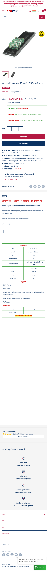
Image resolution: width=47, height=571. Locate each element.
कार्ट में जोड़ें (23, 137)
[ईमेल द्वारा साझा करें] (43, 186)
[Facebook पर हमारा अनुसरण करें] (3, 554)
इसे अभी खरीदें (23, 144)
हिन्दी (4, 544)
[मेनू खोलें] (3, 11)
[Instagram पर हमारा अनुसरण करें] (12, 554)
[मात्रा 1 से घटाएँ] (9, 129)
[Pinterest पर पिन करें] (35, 186)
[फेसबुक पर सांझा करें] (30, 186)
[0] (43, 11)
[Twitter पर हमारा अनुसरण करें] (7, 554)
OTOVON (5, 92)
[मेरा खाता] (30, 11)
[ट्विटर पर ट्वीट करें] (39, 186)
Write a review (23, 436)
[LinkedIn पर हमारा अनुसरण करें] (20, 554)
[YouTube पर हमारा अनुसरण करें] (16, 554)
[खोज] (42, 17)
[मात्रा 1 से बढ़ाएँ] (20, 129)
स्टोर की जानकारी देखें (11, 179)
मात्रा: (3, 129)
